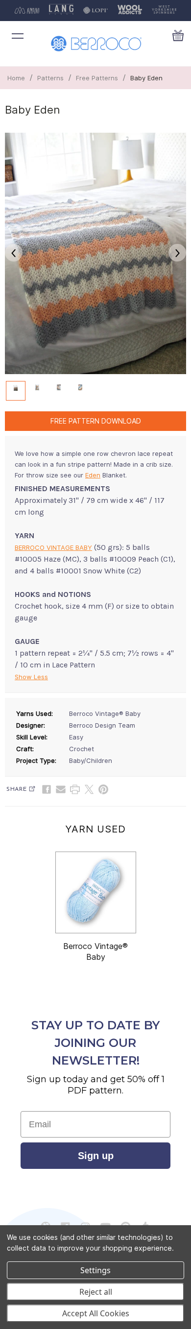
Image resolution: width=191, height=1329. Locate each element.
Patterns (50, 78)
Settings (95, 1270)
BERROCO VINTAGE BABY (53, 547)
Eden (92, 475)
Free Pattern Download (95, 421)
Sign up (96, 1155)
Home (16, 78)
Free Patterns (97, 78)
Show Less (31, 677)
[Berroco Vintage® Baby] (96, 892)
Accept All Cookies (95, 1313)
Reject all (95, 1291)
